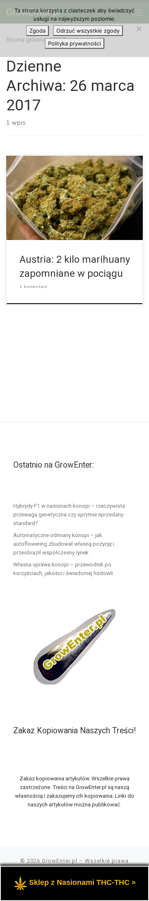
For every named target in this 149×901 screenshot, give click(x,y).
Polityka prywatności (74, 43)
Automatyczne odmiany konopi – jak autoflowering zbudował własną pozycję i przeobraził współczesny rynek (63, 544)
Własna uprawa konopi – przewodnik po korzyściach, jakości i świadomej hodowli (63, 568)
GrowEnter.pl (59, 861)
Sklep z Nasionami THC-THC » (82, 882)
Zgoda (37, 30)
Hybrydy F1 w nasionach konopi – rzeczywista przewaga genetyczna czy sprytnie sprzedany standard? (69, 514)
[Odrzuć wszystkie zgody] (139, 28)
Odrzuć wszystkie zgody (88, 30)
